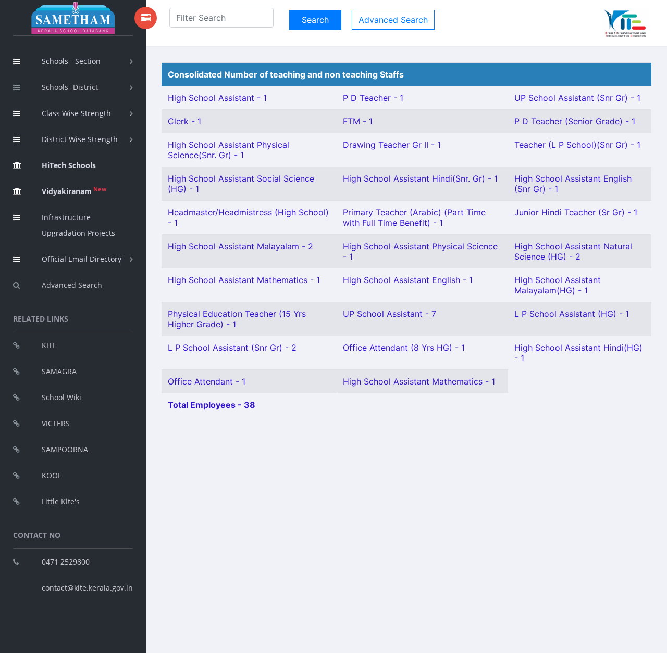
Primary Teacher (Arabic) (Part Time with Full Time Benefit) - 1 (414, 217)
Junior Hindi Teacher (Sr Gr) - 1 (575, 212)
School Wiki (61, 397)
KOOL (51, 475)
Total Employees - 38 (211, 405)
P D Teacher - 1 (373, 98)
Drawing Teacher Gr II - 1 (392, 144)
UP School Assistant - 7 (389, 314)
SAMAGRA (59, 371)
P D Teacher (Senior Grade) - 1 (574, 121)
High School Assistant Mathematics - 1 (244, 280)
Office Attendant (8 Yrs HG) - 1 (404, 347)
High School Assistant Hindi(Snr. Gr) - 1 (420, 178)
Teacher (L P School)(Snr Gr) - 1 (577, 144)
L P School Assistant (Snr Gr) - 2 (232, 347)
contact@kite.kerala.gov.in (87, 588)
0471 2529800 (66, 562)
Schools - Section (71, 61)
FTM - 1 (358, 121)
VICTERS (56, 423)
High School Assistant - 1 (217, 98)
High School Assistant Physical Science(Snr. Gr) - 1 (228, 149)
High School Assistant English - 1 (408, 280)
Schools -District (70, 87)
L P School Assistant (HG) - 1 (571, 314)
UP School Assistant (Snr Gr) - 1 (577, 98)
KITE (49, 345)
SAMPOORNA (65, 449)
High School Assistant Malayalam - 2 (240, 246)
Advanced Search (72, 285)
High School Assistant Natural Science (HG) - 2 (573, 251)
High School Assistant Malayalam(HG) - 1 (557, 285)
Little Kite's (61, 501)
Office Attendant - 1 (206, 381)
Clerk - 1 (184, 121)
